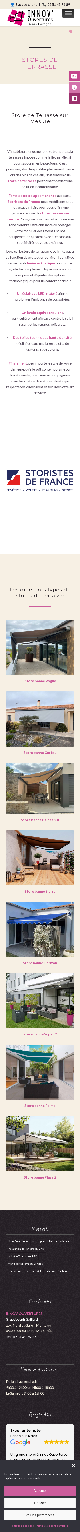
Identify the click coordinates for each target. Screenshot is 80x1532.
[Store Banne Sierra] (40, 858)
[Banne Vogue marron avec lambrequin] (40, 647)
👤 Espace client (23, 4)
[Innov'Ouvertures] (33, 17)
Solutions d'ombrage (57, 1271)
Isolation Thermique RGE (22, 1256)
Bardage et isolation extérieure (50, 1241)
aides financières (18, 1241)
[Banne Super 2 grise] (40, 1000)
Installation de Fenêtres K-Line (26, 1248)
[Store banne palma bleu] (40, 1072)
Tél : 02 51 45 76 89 (21, 1337)
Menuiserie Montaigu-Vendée (25, 1263)
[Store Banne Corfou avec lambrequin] (40, 719)
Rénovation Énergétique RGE (25, 1271)
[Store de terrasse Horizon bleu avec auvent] (40, 929)
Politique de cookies (22, 1525)
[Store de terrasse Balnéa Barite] (40, 788)
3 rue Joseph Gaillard (22, 1319)
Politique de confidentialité (52, 1525)
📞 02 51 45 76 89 (56, 4)
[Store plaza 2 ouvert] (40, 1143)
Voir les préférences (40, 1515)
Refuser (40, 1503)
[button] (73, 1465)
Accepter (40, 1490)
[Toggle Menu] (68, 13)
